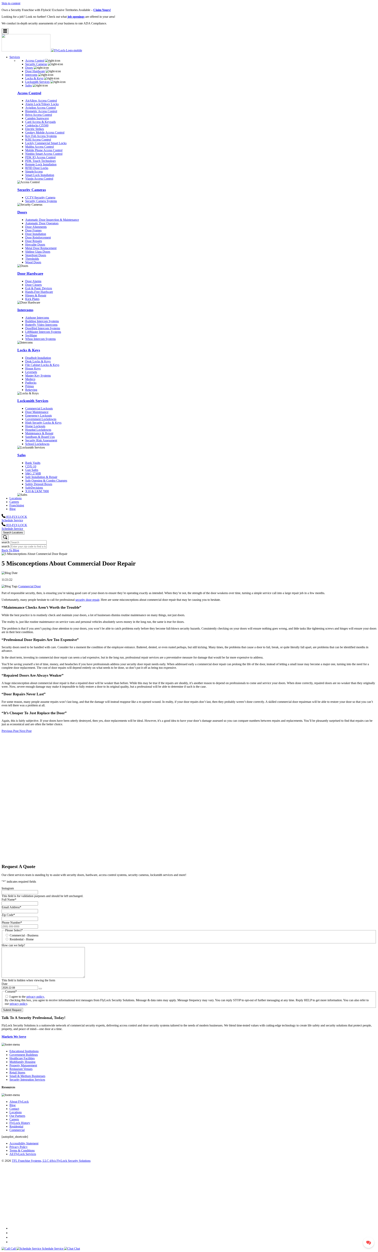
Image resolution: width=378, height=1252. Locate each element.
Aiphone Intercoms (37, 317)
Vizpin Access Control (39, 178)
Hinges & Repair (35, 295)
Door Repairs (33, 241)
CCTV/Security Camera (40, 197)
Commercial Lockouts (39, 408)
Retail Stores (17, 1072)
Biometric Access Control (41, 111)
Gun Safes (31, 470)
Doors (22, 212)
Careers (14, 1119)
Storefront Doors (35, 255)
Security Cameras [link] (36, 64)
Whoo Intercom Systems (40, 339)
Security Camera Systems (41, 201)
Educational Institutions (24, 1051)
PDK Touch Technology (40, 161)
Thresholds (32, 258)
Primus (29, 386)
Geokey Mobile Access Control (44, 132)
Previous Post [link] (10, 731)
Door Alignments (36, 226)
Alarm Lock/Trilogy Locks (42, 104)
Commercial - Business (24, 935)
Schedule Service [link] (12, 520)
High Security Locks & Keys (43, 422)
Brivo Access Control (38, 114)
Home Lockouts (35, 426)
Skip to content (11, 3)
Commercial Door (29, 586)
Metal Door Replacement (41, 248)
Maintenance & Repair (39, 433)
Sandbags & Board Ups (40, 436)
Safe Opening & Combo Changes (46, 480)
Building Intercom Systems (42, 321)
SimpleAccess (34, 171)
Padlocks (30, 382)
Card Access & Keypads (40, 122)
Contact (14, 1108)
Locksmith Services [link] (37, 82)
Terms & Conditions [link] (22, 1150)
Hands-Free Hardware (39, 291)
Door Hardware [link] (35, 71)
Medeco (30, 379)
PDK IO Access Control (40, 157)
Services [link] (14, 57)
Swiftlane (31, 335)
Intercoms (25, 310)
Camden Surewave (37, 118)
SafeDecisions (34, 487)
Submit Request (12, 1010)
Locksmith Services (32, 401)
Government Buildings (23, 1054)
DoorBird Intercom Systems (42, 328)
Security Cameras (31, 190)
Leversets (31, 372)
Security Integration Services (27, 1079)
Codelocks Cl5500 (36, 125)
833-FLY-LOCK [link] (16, 516)
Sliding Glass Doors (37, 251)
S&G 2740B (33, 473)
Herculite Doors (35, 244)
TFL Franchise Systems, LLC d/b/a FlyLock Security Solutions (51, 1160)
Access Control (29, 93)
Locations (15, 1112)
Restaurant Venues (20, 1069)
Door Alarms (33, 281)
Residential (16, 1126)
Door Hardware (30, 273)
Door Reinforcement (38, 237)
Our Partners (17, 1115)
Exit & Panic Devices (38, 288)
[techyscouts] (189, 1220)
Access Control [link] (34, 60)
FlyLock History (19, 1123)
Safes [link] (28, 85)
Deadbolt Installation (38, 357)
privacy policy (18, 1003)
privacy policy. (35, 996)
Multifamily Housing (22, 1061)
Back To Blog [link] (10, 550)
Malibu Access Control (39, 146)
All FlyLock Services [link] (22, 1154)
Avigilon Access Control (40, 107)
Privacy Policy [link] (18, 1147)
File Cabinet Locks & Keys (42, 365)
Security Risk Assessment (41, 440)
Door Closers (33, 284)
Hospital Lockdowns (38, 429)
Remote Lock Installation (41, 164)
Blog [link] (12, 509)
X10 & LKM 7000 (37, 491)
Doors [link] (29, 67)
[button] (5, 31)
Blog (12, 1105)
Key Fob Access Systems (41, 136)
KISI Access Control (38, 139)
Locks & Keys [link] (34, 78)
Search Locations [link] (13, 532)
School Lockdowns (37, 444)
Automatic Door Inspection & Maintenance (52, 219)
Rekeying (31, 389)
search (5, 542)
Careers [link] (14, 501)
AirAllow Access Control (41, 100)
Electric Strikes (34, 129)
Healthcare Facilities (22, 1058)
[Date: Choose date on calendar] (40, 988)
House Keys (33, 368)
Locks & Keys (28, 350)
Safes (21, 455)
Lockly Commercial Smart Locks (46, 143)
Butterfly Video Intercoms (41, 324)
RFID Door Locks (36, 168)
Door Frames (33, 230)
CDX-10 (30, 466)
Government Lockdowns (40, 419)
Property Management (23, 1065)
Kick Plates (32, 299)
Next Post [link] (25, 731)
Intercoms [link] (31, 74)
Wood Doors (33, 262)
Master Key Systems (38, 375)
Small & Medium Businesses (27, 1076)
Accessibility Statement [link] (23, 1143)
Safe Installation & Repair (41, 477)
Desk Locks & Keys (38, 361)
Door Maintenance (36, 412)
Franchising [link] (16, 505)
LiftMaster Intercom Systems (43, 331)
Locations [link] (15, 498)
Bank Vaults (32, 462)
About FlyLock (19, 1101)
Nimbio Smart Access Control (43, 153)
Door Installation (35, 234)
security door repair (87, 599)
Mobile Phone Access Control (43, 150)
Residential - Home (22, 939)
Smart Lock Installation (39, 175)
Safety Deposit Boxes (38, 484)
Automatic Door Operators (41, 223)
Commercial (17, 1130)
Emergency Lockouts (38, 415)
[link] (42, 50)
